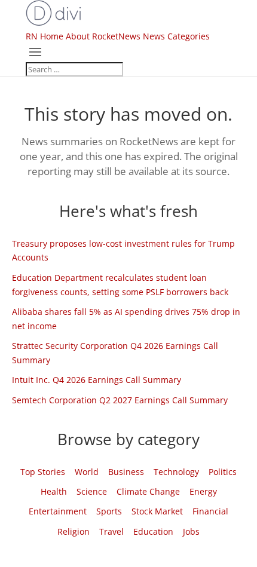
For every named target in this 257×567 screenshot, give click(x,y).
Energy (203, 491)
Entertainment (58, 511)
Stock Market (157, 511)
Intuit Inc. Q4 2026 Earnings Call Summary (96, 379)
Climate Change (148, 491)
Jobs (191, 531)
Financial (210, 511)
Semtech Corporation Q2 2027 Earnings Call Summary (120, 400)
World (87, 471)
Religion (73, 531)
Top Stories (42, 471)
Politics (223, 471)
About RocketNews (103, 36)
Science (92, 491)
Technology (176, 471)
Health (54, 491)
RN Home (44, 36)
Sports (109, 511)
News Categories (176, 36)
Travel (111, 531)
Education (153, 531)
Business (126, 471)
